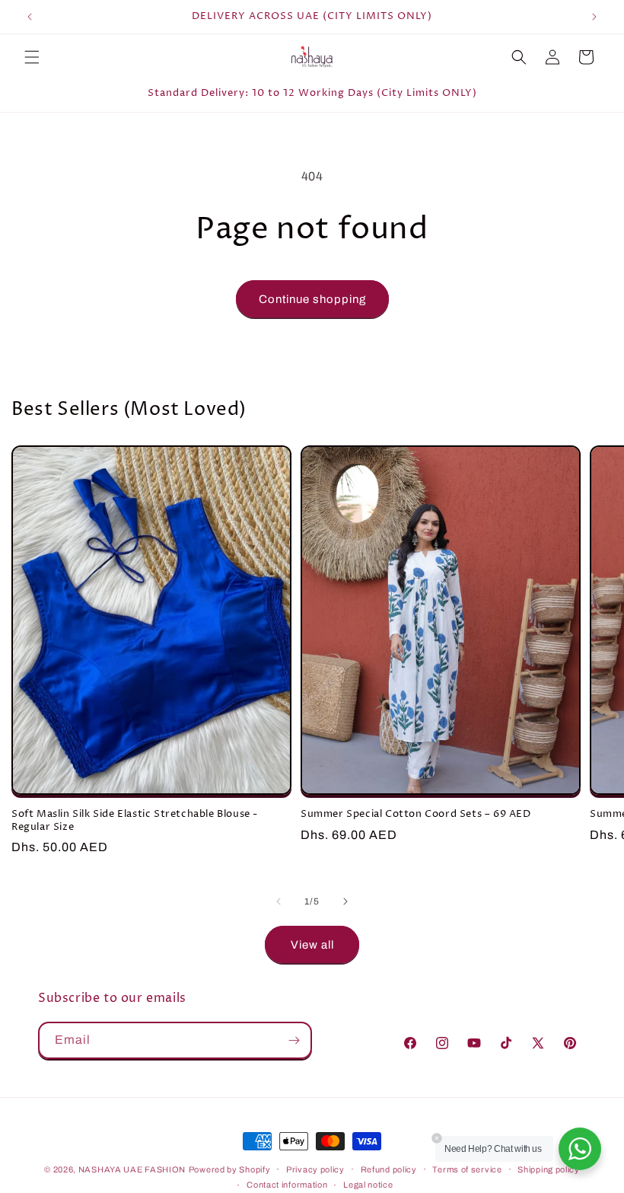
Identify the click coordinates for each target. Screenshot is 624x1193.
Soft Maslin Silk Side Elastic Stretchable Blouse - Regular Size (134, 821)
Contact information (287, 1184)
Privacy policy (315, 1169)
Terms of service (466, 1169)
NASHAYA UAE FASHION (132, 1169)
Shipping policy (548, 1169)
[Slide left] (278, 901)
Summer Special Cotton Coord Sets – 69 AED (416, 814)
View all (312, 945)
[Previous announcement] (29, 16)
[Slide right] (345, 901)
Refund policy (389, 1169)
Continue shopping (312, 299)
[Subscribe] (293, 1040)
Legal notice (368, 1184)
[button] (32, 57)
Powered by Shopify (230, 1169)
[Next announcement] (594, 16)
